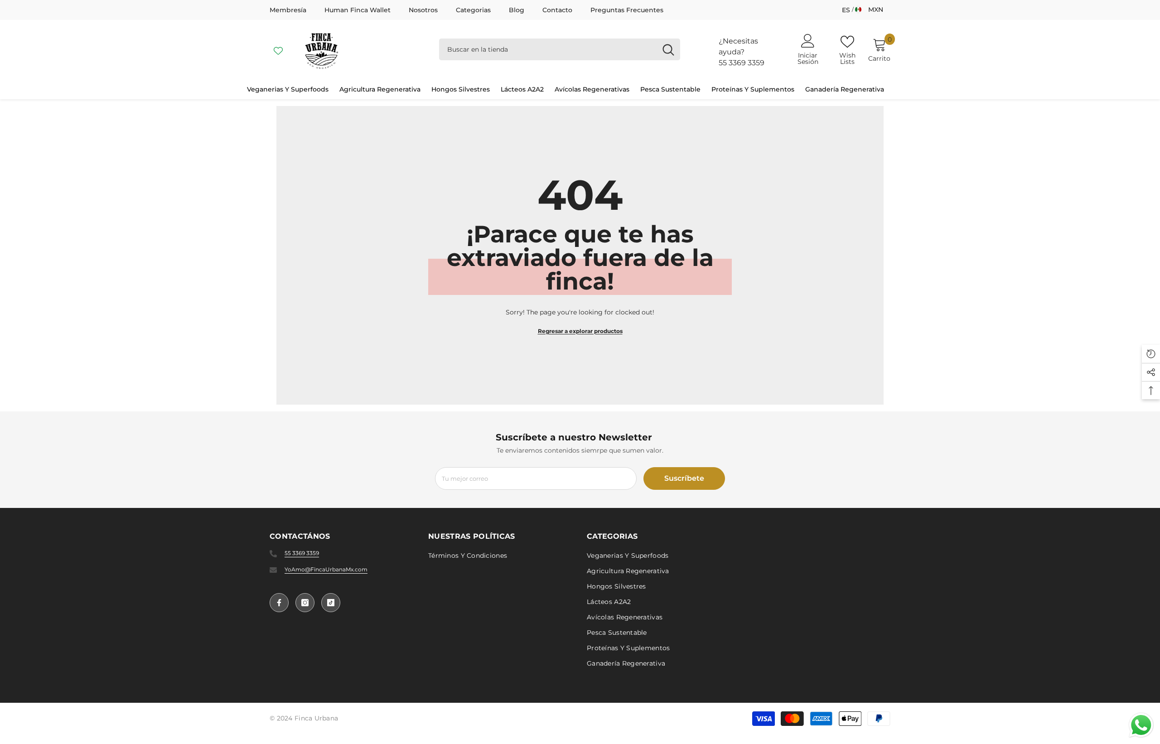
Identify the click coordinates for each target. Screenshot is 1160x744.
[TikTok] (330, 602)
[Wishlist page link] (278, 49)
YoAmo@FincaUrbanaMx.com (326, 569)
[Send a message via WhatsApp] (1141, 725)
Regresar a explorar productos (580, 331)
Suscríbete (684, 478)
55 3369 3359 (741, 62)
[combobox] (548, 49)
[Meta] (279, 602)
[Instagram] (304, 602)
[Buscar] (559, 49)
